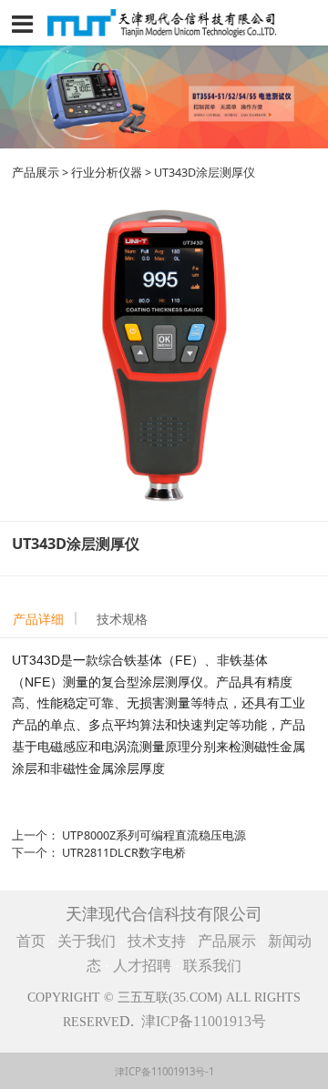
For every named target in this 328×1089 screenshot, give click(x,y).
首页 (31, 941)
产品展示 (35, 172)
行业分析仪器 (106, 172)
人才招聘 (144, 965)
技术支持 (157, 941)
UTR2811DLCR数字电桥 (124, 852)
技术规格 (122, 618)
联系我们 (212, 965)
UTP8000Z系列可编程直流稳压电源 (154, 835)
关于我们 (86, 941)
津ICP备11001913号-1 (164, 1071)
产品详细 (38, 618)
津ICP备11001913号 (203, 1021)
